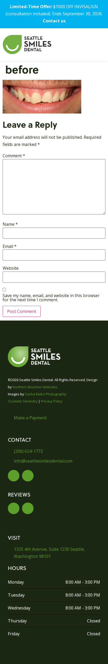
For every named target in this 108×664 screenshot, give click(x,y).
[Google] (28, 508)
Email (10, 246)
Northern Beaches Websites (35, 387)
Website (11, 268)
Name (10, 224)
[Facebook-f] (13, 475)
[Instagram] (28, 475)
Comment (14, 156)
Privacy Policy (51, 401)
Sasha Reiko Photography (45, 394)
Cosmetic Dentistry (22, 401)
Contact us (54, 21)
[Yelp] (13, 508)
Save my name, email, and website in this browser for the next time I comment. (51, 297)
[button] (88, 44)
